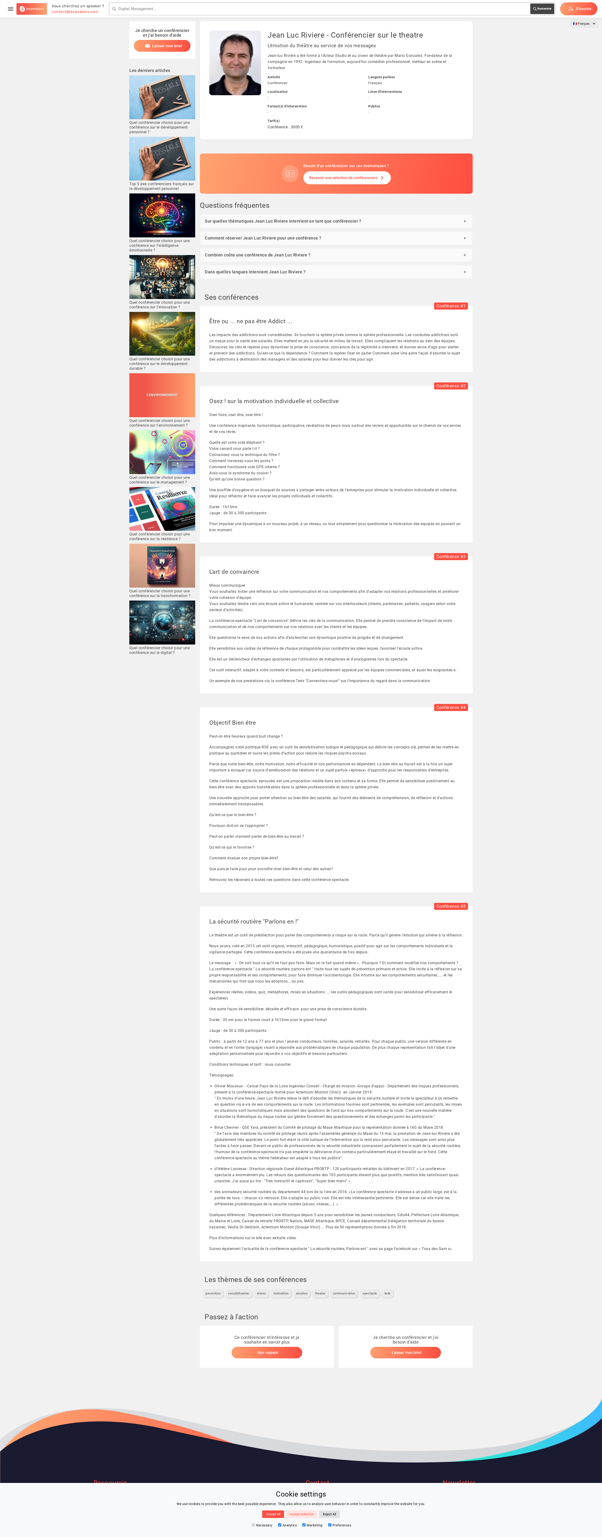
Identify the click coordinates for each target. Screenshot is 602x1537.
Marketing (315, 1525)
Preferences (342, 1525)
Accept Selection (302, 1514)
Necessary (264, 1525)
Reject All (329, 1514)
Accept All (273, 1514)
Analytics (289, 1525)
